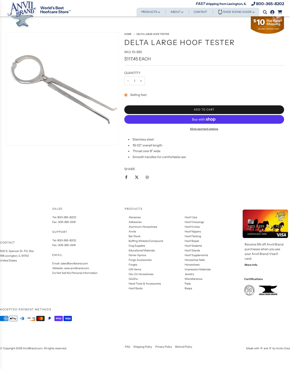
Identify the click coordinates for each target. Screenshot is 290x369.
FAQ (127, 346)
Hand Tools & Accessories (145, 283)
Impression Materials (198, 269)
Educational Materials (142, 250)
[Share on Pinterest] (147, 177)
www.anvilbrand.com (76, 268)
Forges (133, 264)
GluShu (133, 279)
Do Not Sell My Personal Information (74, 273)
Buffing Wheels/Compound (146, 241)
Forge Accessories (140, 260)
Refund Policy (183, 346)
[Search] (265, 12)
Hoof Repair (192, 241)
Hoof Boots (136, 288)
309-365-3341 (67, 222)
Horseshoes (192, 264)
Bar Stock (134, 236)
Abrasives (135, 217)
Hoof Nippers (193, 231)
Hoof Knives (192, 227)
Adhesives (135, 222)
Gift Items (135, 269)
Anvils (132, 231)
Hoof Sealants (193, 245)
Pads (188, 283)
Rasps (188, 288)
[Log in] (272, 12)
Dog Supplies (137, 245)
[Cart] (280, 12)
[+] (141, 81)
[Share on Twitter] (137, 177)
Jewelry (189, 274)
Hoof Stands (192, 250)
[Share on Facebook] (126, 177)
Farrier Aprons (137, 255)
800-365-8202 (270, 4)
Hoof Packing (193, 236)
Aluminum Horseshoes (143, 227)
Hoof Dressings (194, 222)
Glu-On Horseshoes (141, 274)
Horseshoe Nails (195, 260)
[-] (128, 81)
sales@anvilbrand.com (74, 263)
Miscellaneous (193, 279)
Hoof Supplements (196, 255)
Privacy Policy (163, 346)
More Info (251, 265)
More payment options (204, 129)
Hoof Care (191, 217)
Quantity (132, 73)
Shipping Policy (142, 346)
